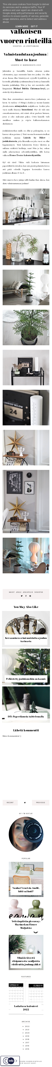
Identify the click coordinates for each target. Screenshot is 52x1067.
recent (10, 803)
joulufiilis (28, 592)
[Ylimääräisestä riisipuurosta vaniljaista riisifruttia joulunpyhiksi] (26, 969)
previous (40, 803)
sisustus (39, 592)
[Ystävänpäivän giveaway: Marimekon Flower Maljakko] (26, 932)
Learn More (22, 26)
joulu (18, 592)
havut (12, 592)
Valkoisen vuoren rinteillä (26, 35)
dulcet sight (30, 1063)
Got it (34, 26)
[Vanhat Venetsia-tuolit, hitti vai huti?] (26, 896)
